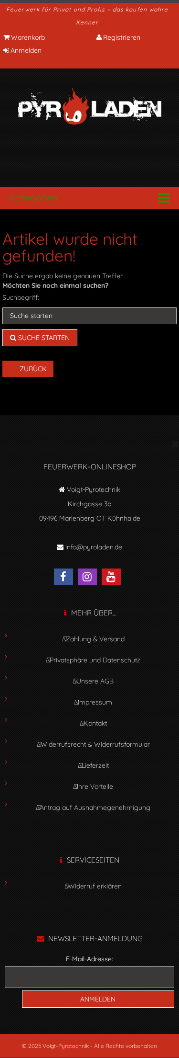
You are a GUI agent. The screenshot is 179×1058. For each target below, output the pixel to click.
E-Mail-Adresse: (89, 959)
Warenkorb (28, 37)
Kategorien (33, 198)
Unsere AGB (95, 681)
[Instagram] (90, 578)
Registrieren (121, 37)
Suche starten (43, 337)
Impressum (95, 702)
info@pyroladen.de (93, 547)
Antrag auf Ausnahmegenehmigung (95, 807)
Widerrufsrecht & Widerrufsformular (95, 744)
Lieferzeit (95, 765)
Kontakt (95, 723)
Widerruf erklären (95, 886)
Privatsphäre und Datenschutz (95, 660)
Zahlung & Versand (95, 639)
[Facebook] (66, 578)
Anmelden (26, 50)
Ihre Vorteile (95, 786)
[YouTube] (114, 578)
